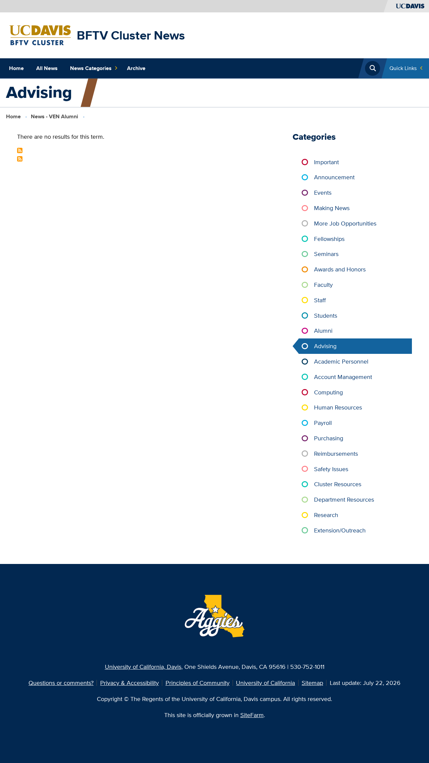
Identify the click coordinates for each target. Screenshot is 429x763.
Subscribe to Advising (19, 150)
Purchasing (328, 438)
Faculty (323, 284)
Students (325, 315)
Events (322, 192)
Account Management (343, 376)
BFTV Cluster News (131, 35)
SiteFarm (252, 714)
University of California (265, 682)
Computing (328, 392)
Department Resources (344, 499)
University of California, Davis (143, 666)
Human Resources (338, 407)
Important (326, 162)
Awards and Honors (340, 269)
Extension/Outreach (340, 530)
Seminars (326, 253)
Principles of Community (198, 682)
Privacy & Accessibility (129, 682)
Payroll (323, 422)
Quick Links (403, 68)
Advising (325, 346)
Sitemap (312, 682)
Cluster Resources (337, 484)
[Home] (40, 34)
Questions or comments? (61, 682)
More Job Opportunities (345, 223)
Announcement (334, 177)
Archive (136, 68)
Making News (332, 207)
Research (326, 514)
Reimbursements (336, 453)
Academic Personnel (341, 361)
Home (16, 68)
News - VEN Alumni (54, 116)
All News (47, 68)
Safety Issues (331, 468)
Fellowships (329, 238)
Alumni (323, 330)
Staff (320, 300)
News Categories (91, 68)
